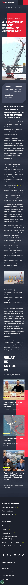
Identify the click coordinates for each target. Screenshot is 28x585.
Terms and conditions (9, 572)
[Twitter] (7, 555)
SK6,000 (18, 185)
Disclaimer (5, 568)
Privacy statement (8, 575)
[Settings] (2, 582)
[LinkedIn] (11, 555)
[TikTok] (23, 555)
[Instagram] (19, 555)
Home (3, 8)
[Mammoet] (8, 3)
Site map (5, 579)
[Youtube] (15, 555)
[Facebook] (3, 555)
